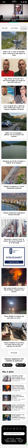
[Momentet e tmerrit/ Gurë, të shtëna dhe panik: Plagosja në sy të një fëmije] (7, 378)
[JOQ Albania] (14, 2)
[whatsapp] (17, 428)
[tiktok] (20, 428)
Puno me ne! (10, 438)
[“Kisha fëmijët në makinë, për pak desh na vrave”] (7, 398)
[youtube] (4, 428)
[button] (8, 4)
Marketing (18, 438)
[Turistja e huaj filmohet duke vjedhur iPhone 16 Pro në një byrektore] (7, 407)
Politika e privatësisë (10, 440)
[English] (23, 2)
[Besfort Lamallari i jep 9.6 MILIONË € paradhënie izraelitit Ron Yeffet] (7, 417)
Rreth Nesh (21, 440)
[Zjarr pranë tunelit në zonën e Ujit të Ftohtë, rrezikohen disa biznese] (7, 388)
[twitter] (7, 428)
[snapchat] (23, 428)
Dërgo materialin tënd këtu (13, 433)
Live (4, 2)
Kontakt (20, 441)
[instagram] (14, 428)
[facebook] (10, 428)
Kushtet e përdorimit (11, 441)
